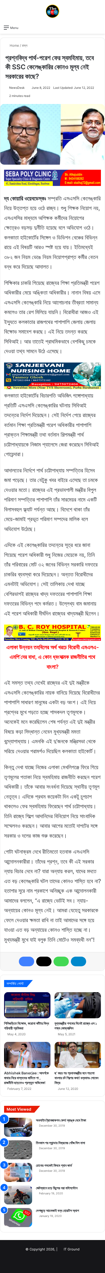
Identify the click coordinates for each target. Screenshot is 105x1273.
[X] (43, 961)
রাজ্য (25, 45)
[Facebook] (26, 961)
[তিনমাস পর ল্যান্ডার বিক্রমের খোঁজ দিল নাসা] (18, 1149)
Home (14, 45)
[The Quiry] (52, 11)
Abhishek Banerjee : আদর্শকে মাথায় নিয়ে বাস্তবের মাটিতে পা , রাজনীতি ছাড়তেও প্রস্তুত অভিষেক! (26, 1078)
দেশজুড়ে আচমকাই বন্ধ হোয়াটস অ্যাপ (57, 1210)
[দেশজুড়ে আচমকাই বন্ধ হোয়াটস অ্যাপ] (18, 1217)
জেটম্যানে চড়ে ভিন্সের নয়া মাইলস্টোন (56, 1188)
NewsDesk (17, 88)
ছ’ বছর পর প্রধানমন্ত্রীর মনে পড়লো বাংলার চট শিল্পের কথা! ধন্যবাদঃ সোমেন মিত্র (76, 1078)
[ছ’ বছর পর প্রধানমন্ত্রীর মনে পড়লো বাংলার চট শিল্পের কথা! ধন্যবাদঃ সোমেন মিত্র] (78, 1055)
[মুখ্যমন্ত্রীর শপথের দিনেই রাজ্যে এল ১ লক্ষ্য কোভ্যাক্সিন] (78, 1005)
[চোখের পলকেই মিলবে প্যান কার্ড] (18, 1172)
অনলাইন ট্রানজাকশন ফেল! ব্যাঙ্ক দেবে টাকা (61, 1120)
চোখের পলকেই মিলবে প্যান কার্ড (54, 1165)
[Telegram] (78, 961)
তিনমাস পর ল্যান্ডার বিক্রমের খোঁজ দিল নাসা (60, 1143)
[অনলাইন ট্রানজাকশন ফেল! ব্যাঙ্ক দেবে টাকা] (18, 1127)
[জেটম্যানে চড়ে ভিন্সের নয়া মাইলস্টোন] (18, 1195)
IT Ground (72, 1249)
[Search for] (98, 27)
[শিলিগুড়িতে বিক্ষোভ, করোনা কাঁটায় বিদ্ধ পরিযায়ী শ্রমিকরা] (27, 1005)
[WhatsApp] (61, 961)
